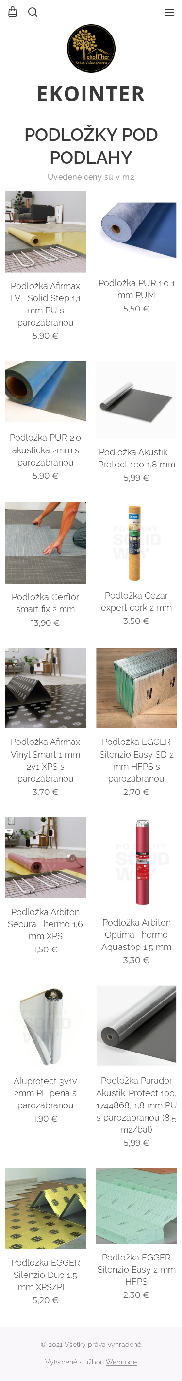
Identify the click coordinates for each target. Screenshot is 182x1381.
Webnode (121, 1362)
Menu (170, 12)
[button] (32, 12)
